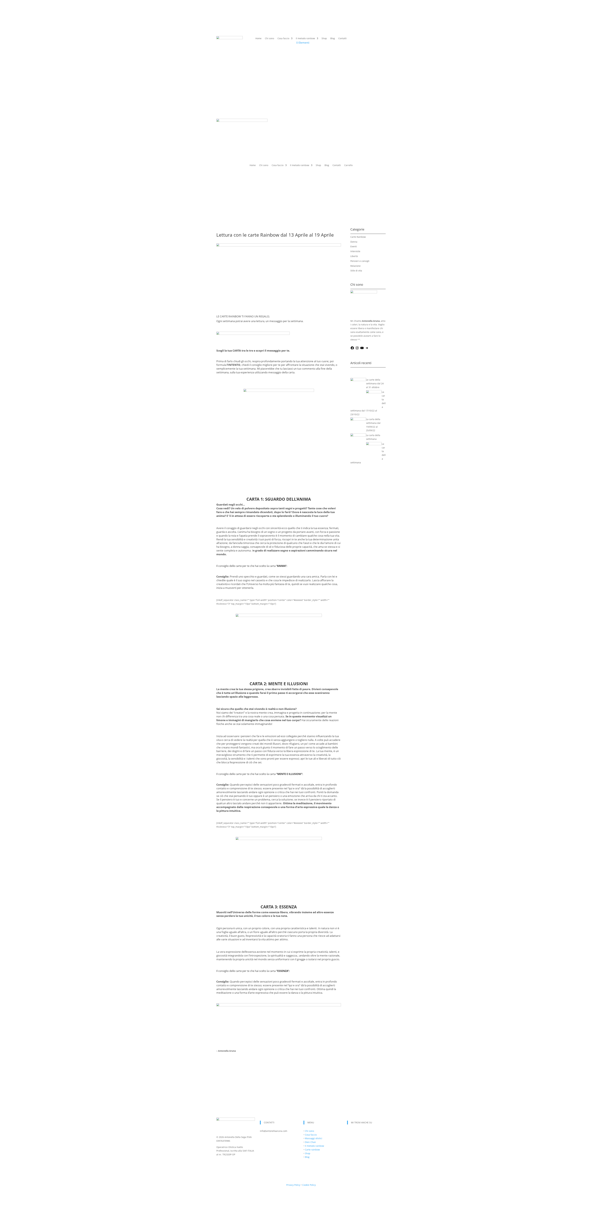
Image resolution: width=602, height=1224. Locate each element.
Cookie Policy (309, 1184)
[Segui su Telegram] (368, 1131)
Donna (353, 241)
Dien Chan (310, 1142)
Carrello (348, 165)
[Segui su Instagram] (355, 1131)
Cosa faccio (283, 38)
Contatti (342, 38)
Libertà (354, 256)
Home (258, 38)
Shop (324, 38)
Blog (332, 38)
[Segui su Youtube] (362, 1131)
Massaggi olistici (313, 1138)
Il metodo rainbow (305, 38)
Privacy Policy (293, 1184)
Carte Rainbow (358, 236)
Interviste (355, 251)
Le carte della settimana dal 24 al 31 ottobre (375, 383)
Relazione (355, 265)
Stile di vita (356, 270)
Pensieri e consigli (359, 261)
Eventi (353, 246)
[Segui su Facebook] (349, 1131)
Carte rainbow (312, 1149)
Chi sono (269, 38)
